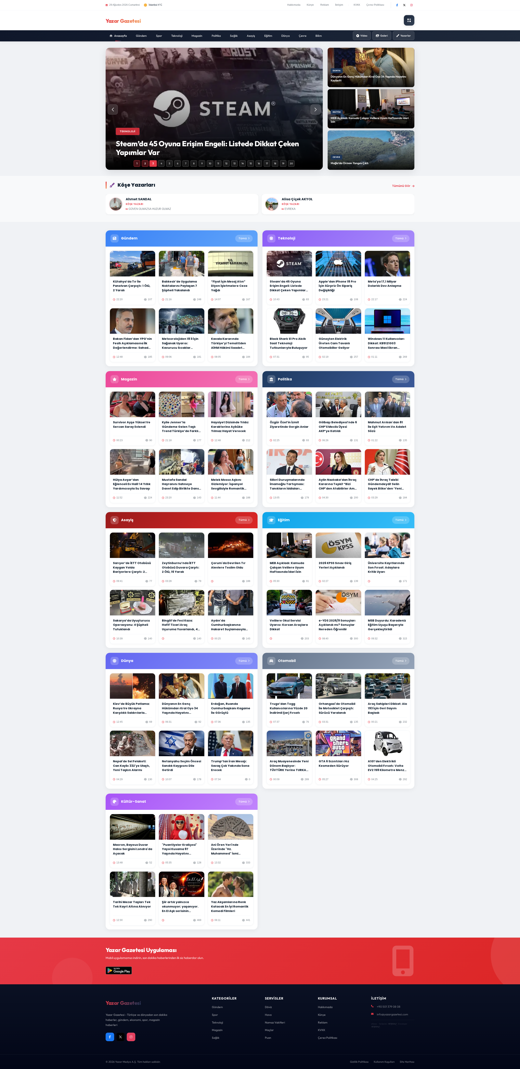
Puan (268, 1038)
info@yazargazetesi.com (392, 1014)
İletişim (339, 4)
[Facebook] (397, 5)
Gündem (141, 36)
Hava (268, 1015)
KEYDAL (392, 1023)
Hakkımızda (293, 4)
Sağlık (234, 36)
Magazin (197, 36)
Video (363, 35)
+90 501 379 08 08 (388, 1006)
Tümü (242, 238)
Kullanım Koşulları (384, 1061)
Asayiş (251, 36)
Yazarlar (405, 35)
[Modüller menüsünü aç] (409, 20)
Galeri (384, 35)
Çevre (303, 36)
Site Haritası (407, 1061)
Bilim (318, 36)
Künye (310, 4)
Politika (216, 36)
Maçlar (269, 1030)
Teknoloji (176, 36)
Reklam (324, 4)
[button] (316, 109)
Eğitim (268, 36)
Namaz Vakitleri (275, 1022)
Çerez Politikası (375, 4)
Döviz (268, 1007)
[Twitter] (404, 5)
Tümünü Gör (401, 186)
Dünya (285, 36)
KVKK (357, 4)
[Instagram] (411, 5)
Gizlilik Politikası (359, 1061)
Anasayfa (120, 36)
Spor (159, 36)
